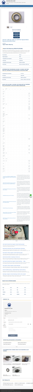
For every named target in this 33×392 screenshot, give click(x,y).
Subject (4, 322)
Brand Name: (5, 54)
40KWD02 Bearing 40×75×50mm (8, 195)
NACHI (4, 294)
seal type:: (4, 60)
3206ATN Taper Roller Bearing (8, 208)
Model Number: (5, 56)
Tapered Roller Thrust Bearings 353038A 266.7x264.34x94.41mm (9, 213)
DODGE (18, 294)
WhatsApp (16, 35)
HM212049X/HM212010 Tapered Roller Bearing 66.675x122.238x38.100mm (9, 183)
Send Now (13, 335)
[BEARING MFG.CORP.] (3, 2)
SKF (17, 287)
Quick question (4, 325)
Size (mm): (4, 64)
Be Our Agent (16, 37)
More (17, 346)
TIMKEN (4, 292)
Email (4, 318)
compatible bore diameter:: (7, 58)
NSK (3, 287)
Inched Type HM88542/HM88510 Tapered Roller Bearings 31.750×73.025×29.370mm (9, 177)
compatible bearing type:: (7, 62)
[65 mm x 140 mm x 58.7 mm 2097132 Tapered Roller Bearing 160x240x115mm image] (16, 17)
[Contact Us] (30, 196)
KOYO (18, 292)
